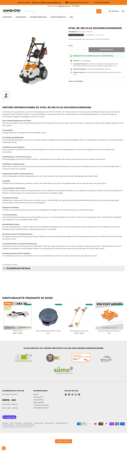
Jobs (71, 17)
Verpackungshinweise (61, 423)
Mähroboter (21, 17)
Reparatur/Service (58, 17)
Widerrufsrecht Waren (8, 425)
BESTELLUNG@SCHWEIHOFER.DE (51, 2)
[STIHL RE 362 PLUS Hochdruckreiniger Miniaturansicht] (5, 95)
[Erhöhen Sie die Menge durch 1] (84, 49)
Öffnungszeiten (38, 397)
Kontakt (35, 394)
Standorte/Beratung (38, 17)
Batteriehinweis (49, 423)
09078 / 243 (37, 2)
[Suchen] (98, 11)
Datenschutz (18, 423)
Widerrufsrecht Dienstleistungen (25, 425)
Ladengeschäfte (38, 400)
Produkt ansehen (17, 317)
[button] (3, 448)
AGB (11, 423)
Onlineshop (7, 17)
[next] (123, 319)
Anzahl (70, 45)
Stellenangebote (38, 402)
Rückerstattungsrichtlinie (41, 408)
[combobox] (59, 11)
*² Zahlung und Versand (40, 405)
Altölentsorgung (38, 423)
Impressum (5, 423)
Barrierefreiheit (28, 423)
